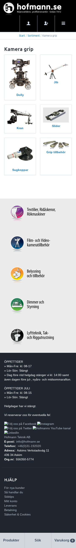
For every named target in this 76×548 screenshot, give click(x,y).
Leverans (10, 505)
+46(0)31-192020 (29, 446)
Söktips (9, 496)
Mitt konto (10, 501)
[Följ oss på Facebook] (20, 423)
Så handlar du (13, 492)
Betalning (10, 510)
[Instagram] (45, 423)
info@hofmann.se (28, 441)
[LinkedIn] (11, 432)
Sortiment (34, 35)
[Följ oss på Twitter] (18, 428)
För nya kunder (14, 487)
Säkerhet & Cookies (17, 514)
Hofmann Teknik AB (17, 437)
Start (22, 35)
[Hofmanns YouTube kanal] (52, 428)
